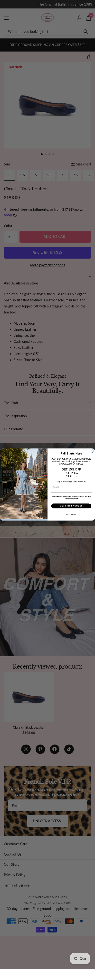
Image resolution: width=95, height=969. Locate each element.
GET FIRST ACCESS (71, 506)
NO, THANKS (71, 514)
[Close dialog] (92, 451)
